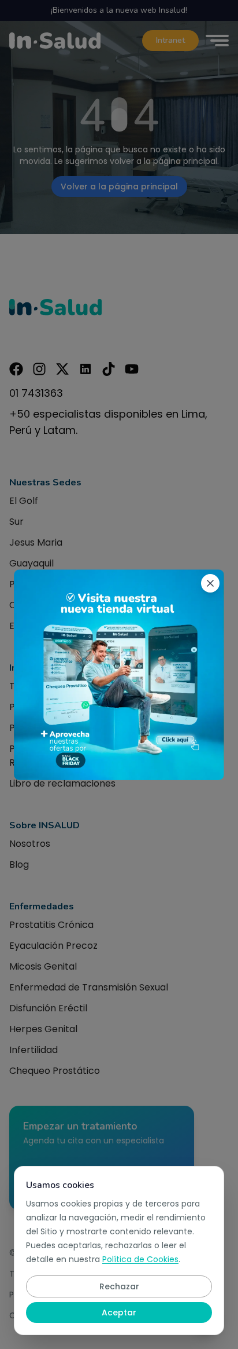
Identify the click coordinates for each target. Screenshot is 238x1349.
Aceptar (119, 1312)
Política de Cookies (140, 1259)
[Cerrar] (210, 583)
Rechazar (119, 1286)
